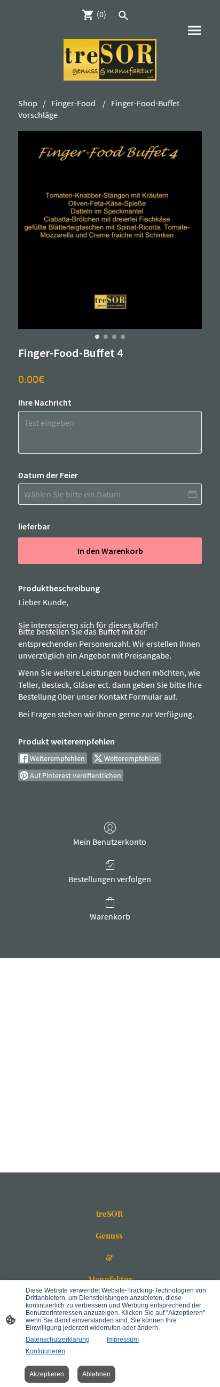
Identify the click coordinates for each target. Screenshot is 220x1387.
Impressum (123, 1339)
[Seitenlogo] (110, 60)
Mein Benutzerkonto (109, 841)
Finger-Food (74, 103)
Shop (27, 103)
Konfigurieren (45, 1351)
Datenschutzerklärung (58, 1339)
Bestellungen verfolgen (109, 879)
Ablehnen (96, 1374)
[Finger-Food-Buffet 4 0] (110, 230)
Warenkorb (110, 916)
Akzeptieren (46, 1374)
